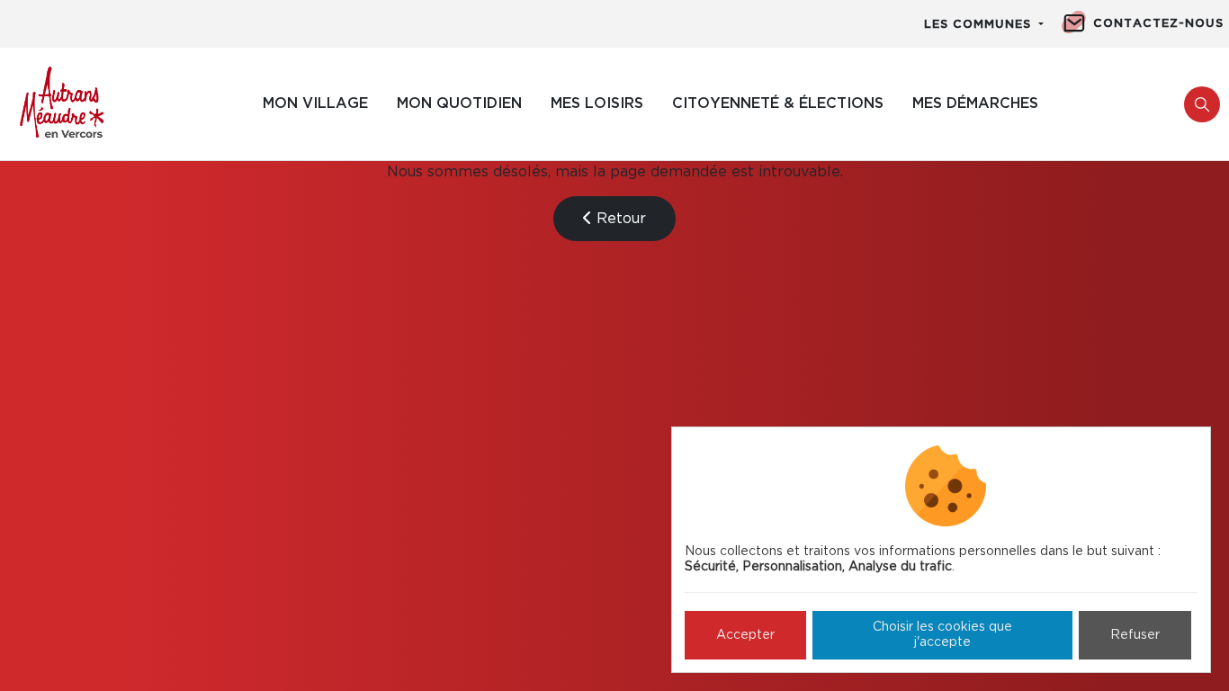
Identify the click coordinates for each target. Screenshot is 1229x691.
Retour (619, 218)
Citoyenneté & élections (778, 103)
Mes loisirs (597, 103)
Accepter (745, 635)
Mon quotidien (459, 103)
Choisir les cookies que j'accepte (942, 635)
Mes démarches (975, 103)
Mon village (315, 103)
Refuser (1135, 635)
